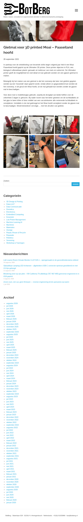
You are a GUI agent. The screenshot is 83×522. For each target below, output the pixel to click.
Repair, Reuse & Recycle (16, 233)
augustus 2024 (12, 365)
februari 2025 (11, 350)
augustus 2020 (12, 490)
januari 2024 (11, 383)
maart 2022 (10, 440)
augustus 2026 (12, 303)
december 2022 (12, 417)
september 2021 (12, 456)
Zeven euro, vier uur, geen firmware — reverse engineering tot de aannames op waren (36, 282)
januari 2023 (11, 415)
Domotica (10, 209)
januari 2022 (11, 446)
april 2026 (10, 314)
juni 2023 (10, 402)
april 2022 (10, 438)
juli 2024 (9, 368)
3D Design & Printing (14, 201)
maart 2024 (10, 378)
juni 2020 (10, 495)
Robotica (9, 238)
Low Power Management (16, 220)
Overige (9, 230)
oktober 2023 (11, 391)
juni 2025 (10, 340)
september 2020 (12, 487)
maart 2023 (10, 409)
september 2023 (12, 394)
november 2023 (12, 389)
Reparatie (10, 235)
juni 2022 (10, 433)
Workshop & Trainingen (15, 243)
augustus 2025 (12, 334)
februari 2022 (11, 443)
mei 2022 (10, 435)
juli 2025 (9, 337)
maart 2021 (10, 471)
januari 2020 (11, 502)
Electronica (10, 212)
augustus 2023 (12, 396)
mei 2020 (10, 497)
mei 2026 (10, 311)
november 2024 (12, 358)
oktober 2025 (11, 329)
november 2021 (12, 451)
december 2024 (12, 355)
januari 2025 (11, 352)
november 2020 (12, 482)
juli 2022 (9, 430)
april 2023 (10, 407)
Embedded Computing (15, 214)
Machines (10, 225)
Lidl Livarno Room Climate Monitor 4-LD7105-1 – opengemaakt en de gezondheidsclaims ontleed (40, 260)
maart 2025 (10, 347)
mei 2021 (10, 466)
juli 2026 (9, 306)
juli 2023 (9, 399)
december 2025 (12, 324)
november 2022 (12, 420)
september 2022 (12, 425)
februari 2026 (11, 319)
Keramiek (10, 217)
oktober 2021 (11, 453)
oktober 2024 (11, 360)
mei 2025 (10, 342)
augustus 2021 (12, 458)
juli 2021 (9, 461)
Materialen (10, 227)
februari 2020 (11, 500)
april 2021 (10, 469)
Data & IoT (10, 204)
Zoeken (6, 181)
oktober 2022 (11, 422)
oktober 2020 (11, 484)
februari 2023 (11, 412)
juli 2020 (9, 492)
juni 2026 (10, 308)
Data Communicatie (14, 207)
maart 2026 (10, 316)
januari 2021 (11, 477)
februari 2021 (11, 474)
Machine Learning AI (14, 222)
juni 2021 (10, 464)
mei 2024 (10, 373)
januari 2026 (11, 321)
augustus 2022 (12, 427)
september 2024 (12, 363)
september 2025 (12, 332)
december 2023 (12, 386)
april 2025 (10, 345)
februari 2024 (11, 381)
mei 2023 (10, 404)
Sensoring (10, 240)
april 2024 (10, 376)
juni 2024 (10, 371)
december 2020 (12, 479)
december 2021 (12, 448)
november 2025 (12, 327)
